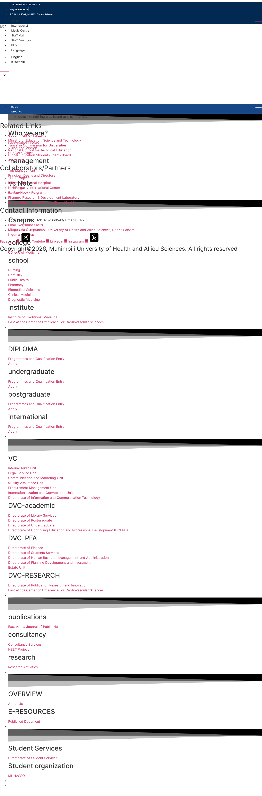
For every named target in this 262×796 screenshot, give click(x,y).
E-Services (16, 781)
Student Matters (21, 727)
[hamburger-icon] (258, 20)
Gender (15, 786)
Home (14, 106)
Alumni (15, 20)
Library (15, 672)
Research (16, 595)
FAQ (14, 45)
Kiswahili (18, 62)
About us (16, 111)
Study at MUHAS (20, 327)
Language (18, 50)
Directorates (18, 436)
